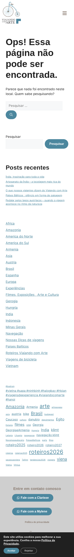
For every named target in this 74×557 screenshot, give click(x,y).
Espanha (12, 275)
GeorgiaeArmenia (18, 430)
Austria (11, 262)
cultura (23, 420)
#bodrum (10, 386)
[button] (64, 13)
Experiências (15, 288)
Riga (51, 440)
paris (44, 440)
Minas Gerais (16, 327)
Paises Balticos (17, 346)
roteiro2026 (35, 445)
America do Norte (19, 236)
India (9, 314)
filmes (19, 424)
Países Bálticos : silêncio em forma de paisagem (34, 195)
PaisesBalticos (33, 440)
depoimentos (48, 420)
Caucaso (12, 419)
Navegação (14, 333)
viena (62, 458)
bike (26, 414)
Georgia (38, 425)
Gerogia (12, 301)
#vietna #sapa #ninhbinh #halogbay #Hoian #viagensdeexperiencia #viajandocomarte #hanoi (36, 395)
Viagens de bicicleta (21, 359)
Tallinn (25, 460)
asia (8, 414)
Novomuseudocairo (15, 440)
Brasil (10, 269)
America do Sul (17, 243)
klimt (55, 430)
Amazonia (13, 230)
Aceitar (11, 550)
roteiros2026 (46, 451)
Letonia (9, 435)
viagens (51, 460)
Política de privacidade (37, 522)
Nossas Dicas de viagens (25, 340)
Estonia (9, 425)
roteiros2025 (21, 453)
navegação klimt (47, 435)
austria (16, 414)
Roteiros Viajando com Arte (27, 353)
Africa (10, 223)
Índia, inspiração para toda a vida (25, 176)
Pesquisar (13, 137)
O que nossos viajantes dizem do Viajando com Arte (36, 190)
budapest (49, 414)
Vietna (9, 465)
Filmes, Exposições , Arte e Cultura (32, 295)
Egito (60, 419)
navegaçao (29, 435)
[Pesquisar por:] (34, 106)
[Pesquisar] (11, 114)
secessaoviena (13, 460)
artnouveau (57, 407)
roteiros (9, 453)
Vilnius (17, 465)
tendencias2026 (38, 460)
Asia (9, 256)
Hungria (12, 308)
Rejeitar (28, 550)
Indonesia (13, 320)
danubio (34, 419)
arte (45, 406)
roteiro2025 (15, 445)
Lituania (18, 435)
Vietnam (12, 366)
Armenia (12, 249)
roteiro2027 (54, 445)
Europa (11, 282)
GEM (28, 425)
